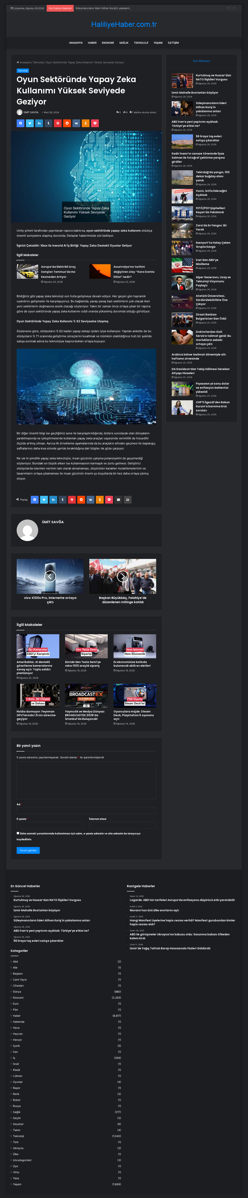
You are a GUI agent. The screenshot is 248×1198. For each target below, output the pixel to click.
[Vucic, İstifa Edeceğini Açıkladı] (182, 196)
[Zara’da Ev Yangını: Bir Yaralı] (182, 230)
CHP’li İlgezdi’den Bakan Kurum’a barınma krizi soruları (213, 406)
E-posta (22, 818)
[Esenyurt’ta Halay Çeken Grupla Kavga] (182, 248)
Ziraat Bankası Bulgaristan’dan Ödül (211, 317)
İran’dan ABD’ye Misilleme (207, 262)
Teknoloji (141, 42)
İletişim (173, 42)
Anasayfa (76, 42)
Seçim (17, 1118)
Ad (19, 804)
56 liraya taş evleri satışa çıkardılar (209, 138)
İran (15, 1051)
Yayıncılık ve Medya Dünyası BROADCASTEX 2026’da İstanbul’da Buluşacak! (84, 715)
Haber (92, 42)
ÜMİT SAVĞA (31, 112)
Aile (15, 967)
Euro (16, 1003)
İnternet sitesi (97, 818)
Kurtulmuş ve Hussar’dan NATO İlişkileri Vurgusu (213, 77)
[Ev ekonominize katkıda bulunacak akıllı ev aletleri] (135, 646)
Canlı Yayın (20, 979)
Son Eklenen (201, 61)
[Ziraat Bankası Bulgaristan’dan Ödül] (182, 320)
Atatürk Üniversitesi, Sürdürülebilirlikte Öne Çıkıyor (212, 300)
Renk (16, 1093)
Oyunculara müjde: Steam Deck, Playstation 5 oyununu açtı (134, 715)
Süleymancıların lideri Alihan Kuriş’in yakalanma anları (107, 8)
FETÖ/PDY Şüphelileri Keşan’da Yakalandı (210, 210)
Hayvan (18, 1033)
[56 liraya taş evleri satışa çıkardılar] (182, 141)
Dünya (17, 991)
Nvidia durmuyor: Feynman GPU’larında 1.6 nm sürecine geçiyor (36, 715)
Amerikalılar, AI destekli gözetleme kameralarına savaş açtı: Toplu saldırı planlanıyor (34, 667)
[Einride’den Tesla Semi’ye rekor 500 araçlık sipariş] (86, 646)
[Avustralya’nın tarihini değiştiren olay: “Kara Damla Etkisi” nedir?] (100, 271)
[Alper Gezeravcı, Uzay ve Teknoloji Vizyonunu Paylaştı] (182, 282)
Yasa (16, 1178)
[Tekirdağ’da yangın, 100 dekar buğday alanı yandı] (182, 177)
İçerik (16, 1045)
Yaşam (158, 42)
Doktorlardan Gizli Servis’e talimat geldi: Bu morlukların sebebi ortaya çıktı (213, 338)
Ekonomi (108, 42)
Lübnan (17, 1075)
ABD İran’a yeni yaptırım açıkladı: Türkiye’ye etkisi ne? (195, 124)
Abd (15, 961)
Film (15, 1009)
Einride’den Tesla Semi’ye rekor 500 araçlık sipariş (83, 664)
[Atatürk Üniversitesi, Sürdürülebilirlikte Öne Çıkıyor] (182, 301)
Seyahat (18, 1124)
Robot (16, 1100)
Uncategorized (22, 1160)
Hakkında (18, 1021)
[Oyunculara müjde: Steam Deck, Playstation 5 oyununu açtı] (135, 696)
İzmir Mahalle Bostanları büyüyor (195, 93)
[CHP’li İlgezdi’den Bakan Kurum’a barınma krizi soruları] (182, 407)
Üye (15, 1166)
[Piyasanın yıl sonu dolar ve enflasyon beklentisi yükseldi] (182, 389)
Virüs (16, 1172)
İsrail (16, 1063)
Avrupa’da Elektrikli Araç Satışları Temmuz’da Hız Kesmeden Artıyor (58, 272)
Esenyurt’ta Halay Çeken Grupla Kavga (213, 245)
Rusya (17, 1106)
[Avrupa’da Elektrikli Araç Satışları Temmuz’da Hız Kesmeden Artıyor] (27, 271)
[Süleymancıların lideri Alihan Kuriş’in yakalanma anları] (182, 108)
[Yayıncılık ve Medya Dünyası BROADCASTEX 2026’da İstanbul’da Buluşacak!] (86, 696)
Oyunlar (18, 1081)
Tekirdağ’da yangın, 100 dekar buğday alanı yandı (213, 176)
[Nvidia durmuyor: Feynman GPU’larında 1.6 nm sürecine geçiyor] (38, 696)
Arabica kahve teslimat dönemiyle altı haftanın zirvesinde (199, 357)
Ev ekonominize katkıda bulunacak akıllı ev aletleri (132, 664)
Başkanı (18, 973)
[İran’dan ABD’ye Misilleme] (182, 265)
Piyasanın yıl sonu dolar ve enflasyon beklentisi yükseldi (212, 388)
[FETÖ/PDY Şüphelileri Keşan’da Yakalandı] (182, 213)
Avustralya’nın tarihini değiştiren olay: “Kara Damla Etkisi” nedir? (134, 272)
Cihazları (18, 985)
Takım (16, 1130)
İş (14, 1057)
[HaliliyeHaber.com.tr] (124, 24)
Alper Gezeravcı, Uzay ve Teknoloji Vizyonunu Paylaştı (213, 281)
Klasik (16, 1069)
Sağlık (123, 42)
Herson (17, 1039)
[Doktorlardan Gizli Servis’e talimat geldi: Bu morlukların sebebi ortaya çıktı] (182, 337)
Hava (16, 1027)
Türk (15, 1142)
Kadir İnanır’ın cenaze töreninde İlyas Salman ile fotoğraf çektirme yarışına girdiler (198, 158)
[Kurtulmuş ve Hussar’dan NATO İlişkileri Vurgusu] (182, 80)
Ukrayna (18, 1148)
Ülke (15, 1154)
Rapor (16, 1087)
